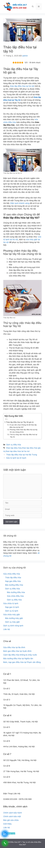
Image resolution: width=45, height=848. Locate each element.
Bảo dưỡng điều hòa (14, 585)
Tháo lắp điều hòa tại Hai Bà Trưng (21, 455)
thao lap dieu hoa (14, 448)
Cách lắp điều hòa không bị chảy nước (20, 655)
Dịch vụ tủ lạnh (11, 611)
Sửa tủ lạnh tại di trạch (16, 458)
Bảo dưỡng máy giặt (14, 618)
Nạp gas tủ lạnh (12, 607)
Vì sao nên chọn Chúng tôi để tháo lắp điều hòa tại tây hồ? (23, 426)
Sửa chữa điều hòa (11, 574)
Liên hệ (6, 629)
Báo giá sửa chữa (11, 820)
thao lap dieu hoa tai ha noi (17, 451)
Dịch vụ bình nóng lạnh (13, 626)
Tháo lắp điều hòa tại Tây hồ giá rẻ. (20, 422)
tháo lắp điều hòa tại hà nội (22, 86)
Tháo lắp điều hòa (13, 577)
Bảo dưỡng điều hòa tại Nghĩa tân (18, 658)
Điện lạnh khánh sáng (19, 203)
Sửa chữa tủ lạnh (10, 603)
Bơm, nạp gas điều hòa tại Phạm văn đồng (22, 662)
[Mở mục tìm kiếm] (33, 6)
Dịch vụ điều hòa (13, 445)
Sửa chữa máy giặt (11, 614)
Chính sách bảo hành (12, 813)
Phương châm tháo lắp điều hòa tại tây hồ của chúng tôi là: (23, 431)
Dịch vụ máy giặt (12, 622)
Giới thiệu (7, 824)
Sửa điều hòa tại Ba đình (14, 647)
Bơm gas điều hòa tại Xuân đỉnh (17, 651)
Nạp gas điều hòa (13, 581)
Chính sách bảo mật (12, 816)
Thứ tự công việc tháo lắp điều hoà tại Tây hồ (23, 436)
